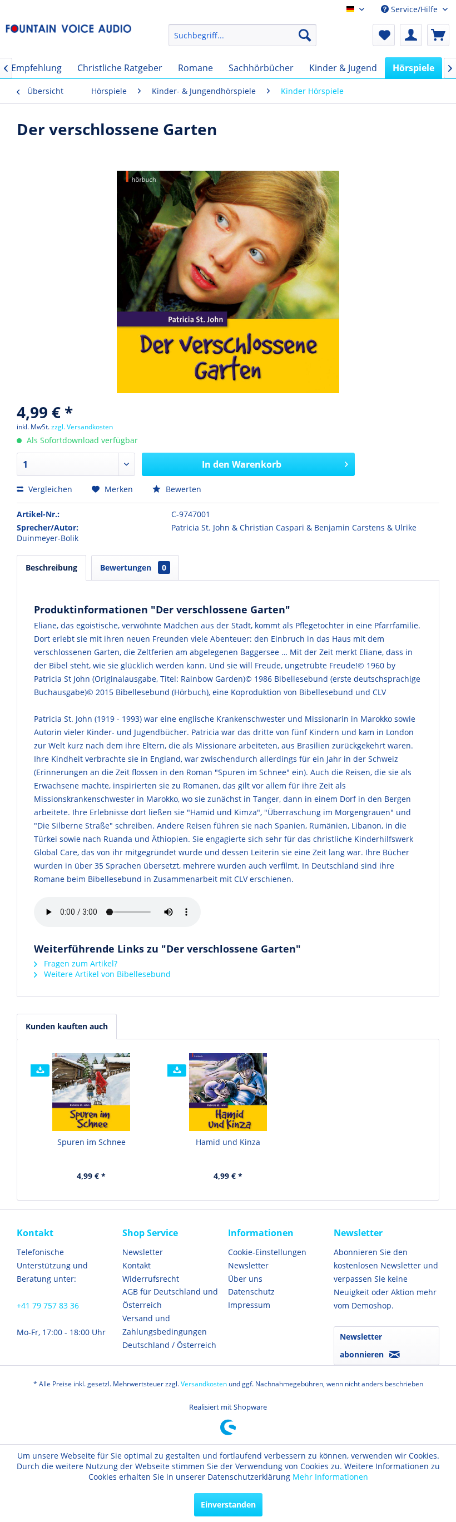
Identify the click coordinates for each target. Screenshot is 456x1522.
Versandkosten (204, 1384)
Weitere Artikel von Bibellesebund (106, 974)
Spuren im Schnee (91, 1142)
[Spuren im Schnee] (91, 1092)
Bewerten (182, 489)
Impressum (249, 1305)
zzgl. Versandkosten (82, 427)
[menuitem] (242, 35)
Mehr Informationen (330, 1476)
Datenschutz (251, 1291)
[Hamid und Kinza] (228, 1092)
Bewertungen (133, 567)
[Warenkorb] (438, 35)
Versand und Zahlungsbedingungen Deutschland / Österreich (169, 1331)
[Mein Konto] (411, 35)
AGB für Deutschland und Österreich (170, 1298)
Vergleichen (49, 489)
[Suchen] (304, 35)
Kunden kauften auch (67, 1026)
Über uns (245, 1278)
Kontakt (136, 1265)
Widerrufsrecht (150, 1278)
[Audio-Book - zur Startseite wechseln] (69, 38)
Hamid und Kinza (228, 1142)
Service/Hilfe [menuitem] (414, 9)
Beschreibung (51, 567)
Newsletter (142, 1252)
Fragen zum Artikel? (79, 963)
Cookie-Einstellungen (267, 1252)
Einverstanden (228, 1504)
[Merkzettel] (384, 35)
